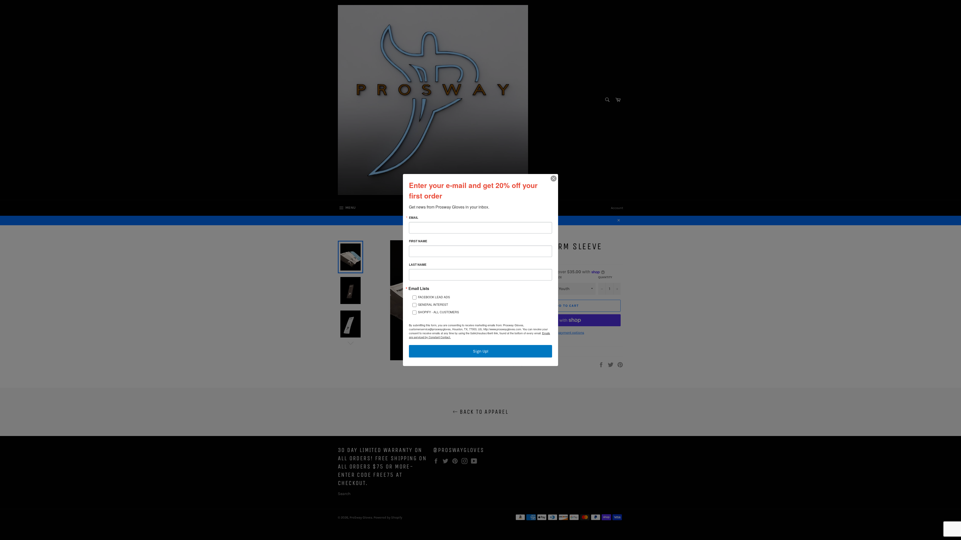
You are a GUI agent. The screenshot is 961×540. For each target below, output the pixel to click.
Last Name (417, 264)
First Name (418, 241)
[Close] (554, 179)
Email (413, 217)
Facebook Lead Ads (434, 297)
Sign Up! (480, 351)
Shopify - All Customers (438, 312)
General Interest (433, 304)
